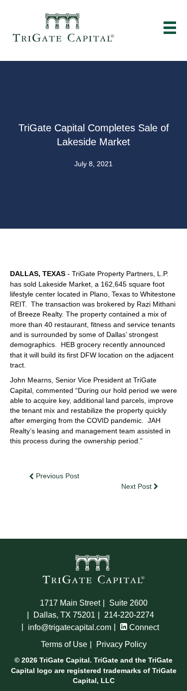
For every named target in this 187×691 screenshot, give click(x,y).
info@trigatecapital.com (69, 627)
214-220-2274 (129, 615)
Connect (143, 627)
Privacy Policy (121, 644)
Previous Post (56, 476)
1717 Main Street (70, 603)
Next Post (137, 486)
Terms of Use (64, 644)
